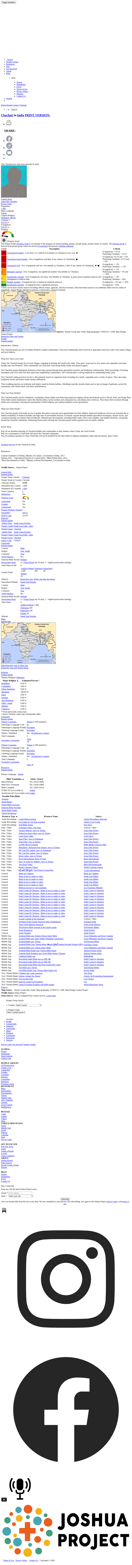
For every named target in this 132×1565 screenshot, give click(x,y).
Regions (4, 1077)
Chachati (26, 477)
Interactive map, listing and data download (37, 579)
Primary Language (8, 722)
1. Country (10, 1005)
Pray (8, 66)
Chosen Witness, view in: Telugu (32, 830)
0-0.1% (4, 222)
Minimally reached (14, 272)
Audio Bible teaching (27, 819)
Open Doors (29, 562)
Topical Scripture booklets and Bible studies (36, 985)
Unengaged (6, 507)
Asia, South (25, 551)
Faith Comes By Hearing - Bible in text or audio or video (42, 890)
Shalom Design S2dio (93, 951)
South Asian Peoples (22, 523)
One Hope (88, 973)
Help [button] (8, 73)
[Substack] (4, 1213)
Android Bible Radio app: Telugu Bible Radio (37, 951)
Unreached (5, 501)
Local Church (6, 1105)
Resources (10, 64)
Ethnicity (4, 518)
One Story (88, 825)
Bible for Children (26, 873)
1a (2, 253)
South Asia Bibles (91, 876)
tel (28, 725)
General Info (6, 472)
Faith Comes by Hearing (94, 890)
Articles (4, 1102)
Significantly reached (15, 285)
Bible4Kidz (88, 956)
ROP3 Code (6, 515)
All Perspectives (7, 1065)
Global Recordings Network (95, 819)
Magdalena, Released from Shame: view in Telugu (39, 847)
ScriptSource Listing (40, 733)
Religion (4, 672)
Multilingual (6, 1107)
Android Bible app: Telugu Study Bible (35, 948)
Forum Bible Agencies (10, 805)
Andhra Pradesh (27, 568)
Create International (92, 870)
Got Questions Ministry (93, 888)
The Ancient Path (26, 979)
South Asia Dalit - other (23, 526)
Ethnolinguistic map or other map (14, 665)
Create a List (6, 1068)
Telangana (38, 568)
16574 (24, 513)
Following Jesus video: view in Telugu (34, 833)
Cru (85, 982)
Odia (29, 739)
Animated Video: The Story (30, 828)
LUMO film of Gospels (28, 845)
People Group (7, 529)
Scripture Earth (90, 922)
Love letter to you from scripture (32, 822)
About (8, 71)
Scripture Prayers (8, 445)
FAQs (18, 87)
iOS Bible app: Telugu (28, 968)
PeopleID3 (5, 513)
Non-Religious (7, 700)
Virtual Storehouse (8, 813)
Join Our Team (7, 1146)
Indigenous (5, 494)
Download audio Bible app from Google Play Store (40, 965)
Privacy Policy (22, 91)
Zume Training (25, 933)
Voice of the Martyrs (92, 924)
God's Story (88, 836)
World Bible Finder (9, 810)
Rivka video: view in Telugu (30, 856)
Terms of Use (21, 89)
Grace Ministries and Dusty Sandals (98, 936)
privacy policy (112, 1201)
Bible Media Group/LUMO (95, 845)
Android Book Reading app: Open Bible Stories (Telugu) (42, 953)
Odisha (24, 574)
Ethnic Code (6, 540)
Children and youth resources (31, 973)
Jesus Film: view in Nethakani (31, 839)
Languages (5, 717)
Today (3, 1126)
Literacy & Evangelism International (98, 976)
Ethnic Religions (8, 689)
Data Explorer (7, 1056)
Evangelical (43, 246)
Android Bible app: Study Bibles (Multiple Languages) (41, 939)
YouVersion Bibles (91, 927)
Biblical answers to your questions (33, 888)
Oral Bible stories (26, 825)
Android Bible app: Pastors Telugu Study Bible (38, 936)
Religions (5, 1082)
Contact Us (21, 96)
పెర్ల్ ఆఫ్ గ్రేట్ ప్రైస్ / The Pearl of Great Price (36, 870)
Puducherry (48, 568)
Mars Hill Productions (93, 864)
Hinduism (5, 218)
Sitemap (19, 94)
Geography (5, 543)
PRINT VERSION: (37, 115)
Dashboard (5, 1054)
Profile (3, 339)
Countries (5, 1075)
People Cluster (7, 526)
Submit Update (29, 1044)
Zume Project (89, 930)
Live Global (89, 979)
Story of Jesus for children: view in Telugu (36, 862)
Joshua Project (7, 1160)
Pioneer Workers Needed (11, 510)
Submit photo (6, 199)
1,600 (3, 208)
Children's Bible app (27, 956)
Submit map (6, 621)
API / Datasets (7, 1100)
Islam (3, 695)
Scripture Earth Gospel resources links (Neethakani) (40, 922)
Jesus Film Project (91, 830)
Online (32, 790)
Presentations (6, 1093)
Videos (4, 1095)
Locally (4, 1153)
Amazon (4, 799)
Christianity (6, 686)
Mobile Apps (6, 1098)
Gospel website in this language (31, 919)
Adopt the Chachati (9, 201)
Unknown (5, 709)
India (22, 548)
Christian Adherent (65, 246)
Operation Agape (91, 945)
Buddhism (5, 683)
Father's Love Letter (92, 822)
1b (2, 259)
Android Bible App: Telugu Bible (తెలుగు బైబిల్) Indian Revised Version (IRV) (51, 944)
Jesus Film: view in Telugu (29, 842)
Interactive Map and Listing (12, 336)
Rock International (91, 859)
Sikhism (4, 706)
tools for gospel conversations (31, 982)
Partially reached (13, 282)
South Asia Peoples (28, 582)
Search (9, 59)
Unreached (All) (13, 265)
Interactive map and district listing (14, 668)
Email (3, 1130)
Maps (3, 619)
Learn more (51, 996)
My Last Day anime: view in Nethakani (35, 850)
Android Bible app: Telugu (30, 941)
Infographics (6, 1091)
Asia (22, 554)
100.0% (13, 218)
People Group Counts (10, 1165)
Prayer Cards (6, 204)
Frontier (4, 504)
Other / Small (6, 703)
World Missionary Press (93, 985)
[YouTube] (4, 1502)
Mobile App (6, 1128)
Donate (9, 98)
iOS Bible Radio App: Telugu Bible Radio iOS (38, 970)
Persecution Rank (8, 562)
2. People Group (13, 1010)
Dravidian (31, 727)
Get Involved (11, 69)
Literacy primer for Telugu (29, 976)
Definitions (21, 84)
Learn (3, 1149)
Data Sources (6, 1163)
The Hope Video (25, 864)
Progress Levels (7, 1084)
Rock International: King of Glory (32, 859)
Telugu (4, 213)
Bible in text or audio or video (31, 876)
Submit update (7, 341)
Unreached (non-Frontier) (17, 259)
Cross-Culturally (7, 1156)
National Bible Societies (11, 808)
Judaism (4, 698)
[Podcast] (21, 1502)
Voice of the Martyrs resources (31, 924)
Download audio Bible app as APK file (35, 959)
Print (3, 1137)
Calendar (4, 1135)
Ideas (3, 1121)
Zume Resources (25, 930)
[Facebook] (66, 1474)
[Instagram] (66, 1343)
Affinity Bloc (6, 523)
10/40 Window (7, 557)
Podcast (4, 1133)
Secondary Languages (10, 740)
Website (23, 560)
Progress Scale (23, 244)
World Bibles (6, 802)
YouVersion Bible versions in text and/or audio (38, 927)
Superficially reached (15, 277)
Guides (4, 1116)
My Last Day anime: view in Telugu (33, 853)
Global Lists (6, 1058)
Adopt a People (7, 1151)
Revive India (89, 970)
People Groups (12, 62)
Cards (3, 1114)
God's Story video (26, 836)
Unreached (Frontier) (15, 253)
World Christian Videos (28, 867)
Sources (4, 987)
